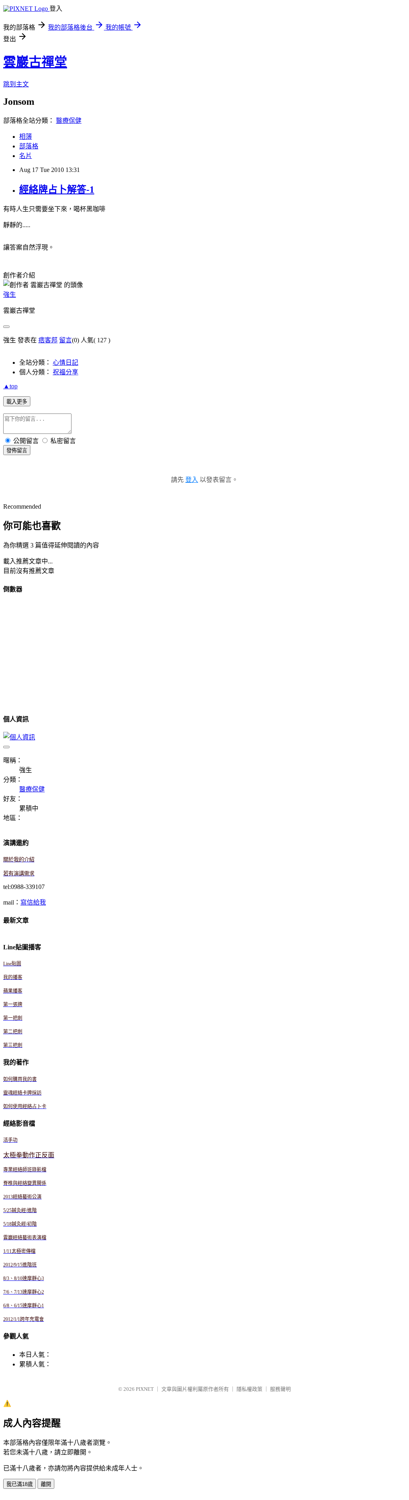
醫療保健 (68, 120)
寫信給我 (33, 902)
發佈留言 (16, 450)
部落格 (28, 146)
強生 (9, 294)
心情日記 (65, 362)
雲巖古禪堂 (35, 62)
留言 (65, 340)
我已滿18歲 (19, 1484)
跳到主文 (16, 84)
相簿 (25, 136)
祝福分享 (65, 372)
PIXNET (145, 1389)
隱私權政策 (249, 1389)
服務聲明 (280, 1389)
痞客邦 (48, 340)
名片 (25, 155)
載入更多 (16, 402)
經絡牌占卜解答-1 (56, 189)
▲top (10, 386)
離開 (46, 1484)
